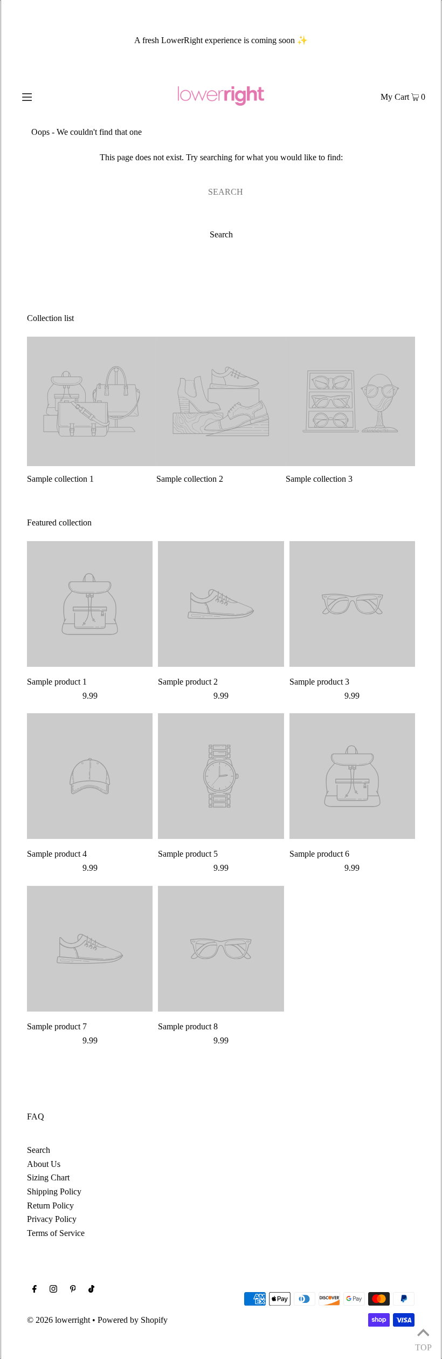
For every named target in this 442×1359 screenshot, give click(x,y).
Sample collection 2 (189, 478)
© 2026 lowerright (58, 1319)
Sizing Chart (48, 1177)
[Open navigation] (50, 96)
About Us (43, 1164)
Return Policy (50, 1205)
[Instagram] (53, 1290)
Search (38, 1150)
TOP (423, 1345)
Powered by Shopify (133, 1319)
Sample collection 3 (319, 478)
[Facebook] (34, 1290)
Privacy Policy (52, 1219)
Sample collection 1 (60, 478)
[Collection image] (92, 461)
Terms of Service (56, 1233)
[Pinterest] (73, 1290)
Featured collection (59, 522)
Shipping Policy (54, 1191)
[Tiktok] (91, 1290)
